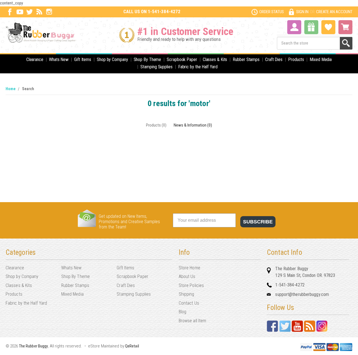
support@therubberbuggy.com (302, 294)
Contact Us (189, 303)
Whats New (59, 59)
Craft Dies (273, 59)
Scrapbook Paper (182, 59)
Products (296, 59)
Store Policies (191, 285)
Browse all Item (192, 320)
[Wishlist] (328, 26)
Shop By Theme (147, 59)
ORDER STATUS (271, 11)
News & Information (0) (193, 125)
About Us (187, 276)
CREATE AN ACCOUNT (334, 11)
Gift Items (82, 59)
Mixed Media (321, 59)
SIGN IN (302, 11)
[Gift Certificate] (311, 27)
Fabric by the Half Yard (198, 66)
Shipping (186, 294)
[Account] (294, 26)
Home (11, 89)
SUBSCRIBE (258, 222)
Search (28, 89)
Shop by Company (112, 59)
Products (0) (156, 125)
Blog (182, 311)
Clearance (34, 59)
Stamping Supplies (156, 66)
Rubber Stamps (246, 59)
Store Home (189, 267)
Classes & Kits (215, 59)
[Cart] (345, 27)
